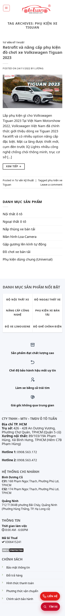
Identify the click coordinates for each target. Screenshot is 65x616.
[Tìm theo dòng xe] (50, 607)
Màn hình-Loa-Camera (19, 236)
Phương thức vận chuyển (22, 591)
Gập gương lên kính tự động (24, 244)
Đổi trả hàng (14, 575)
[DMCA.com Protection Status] (13, 550)
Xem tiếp (13, 166)
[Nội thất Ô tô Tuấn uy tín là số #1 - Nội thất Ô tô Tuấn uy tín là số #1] (36, 9)
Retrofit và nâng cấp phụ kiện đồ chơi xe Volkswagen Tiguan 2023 (32, 52)
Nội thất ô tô (12, 214)
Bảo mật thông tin (18, 567)
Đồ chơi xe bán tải (17, 252)
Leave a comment (51, 184)
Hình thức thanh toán (20, 583)
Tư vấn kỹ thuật (14, 42)
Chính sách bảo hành (19, 599)
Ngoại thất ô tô (14, 221)
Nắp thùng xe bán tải (19, 229)
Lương (38, 68)
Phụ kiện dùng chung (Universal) (27, 259)
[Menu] (6, 8)
